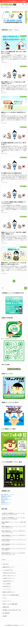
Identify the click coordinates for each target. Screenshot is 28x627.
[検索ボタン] (23, 4)
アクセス (5, 598)
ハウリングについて (7, 589)
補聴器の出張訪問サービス (9, 592)
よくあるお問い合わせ (8, 570)
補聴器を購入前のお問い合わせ (9, 572)
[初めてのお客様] (14, 369)
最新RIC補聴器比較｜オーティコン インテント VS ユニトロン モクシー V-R (14, 527)
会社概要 (5, 616)
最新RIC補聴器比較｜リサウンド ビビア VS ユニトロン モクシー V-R (14, 540)
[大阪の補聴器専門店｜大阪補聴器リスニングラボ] (8, 4)
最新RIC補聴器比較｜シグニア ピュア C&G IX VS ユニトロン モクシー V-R (14, 532)
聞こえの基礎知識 (6, 583)
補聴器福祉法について (6, 502)
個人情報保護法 (6, 613)
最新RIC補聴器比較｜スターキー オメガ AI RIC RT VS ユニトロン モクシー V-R (13, 554)
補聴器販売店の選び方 (6, 496)
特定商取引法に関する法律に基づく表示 (12, 610)
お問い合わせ (6, 564)
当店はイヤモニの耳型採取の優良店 (11, 595)
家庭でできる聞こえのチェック (9, 575)
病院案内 (3, 501)
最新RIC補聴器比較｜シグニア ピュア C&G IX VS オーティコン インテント (14, 536)
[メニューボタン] (26, 4)
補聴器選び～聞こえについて (9, 578)
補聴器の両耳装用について (8, 581)
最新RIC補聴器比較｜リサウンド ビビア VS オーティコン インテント (14, 545)
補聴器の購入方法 (6, 586)
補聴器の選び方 (4, 498)
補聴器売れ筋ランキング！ (9, 567)
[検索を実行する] (25, 288)
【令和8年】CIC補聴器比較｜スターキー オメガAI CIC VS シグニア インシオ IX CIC (13, 518)
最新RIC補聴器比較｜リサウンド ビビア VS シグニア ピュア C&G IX (14, 549)
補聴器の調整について (6, 499)
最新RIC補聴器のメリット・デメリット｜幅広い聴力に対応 (14, 523)
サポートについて (5, 504)
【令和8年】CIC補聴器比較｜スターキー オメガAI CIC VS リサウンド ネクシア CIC (13, 514)
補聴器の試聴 (6, 607)
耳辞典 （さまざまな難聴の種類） (10, 604)
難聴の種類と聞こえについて (7, 494)
